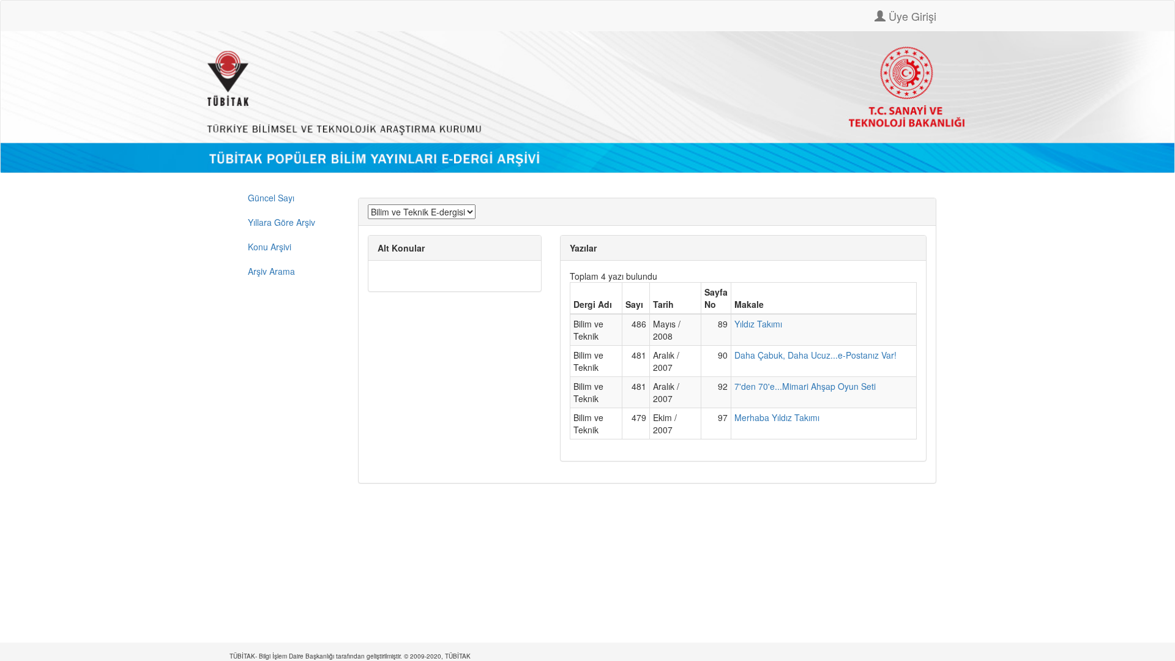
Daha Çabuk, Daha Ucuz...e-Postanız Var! (815, 355)
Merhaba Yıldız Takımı (776, 417)
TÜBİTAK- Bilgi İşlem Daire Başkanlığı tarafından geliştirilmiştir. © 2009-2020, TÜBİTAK (350, 656)
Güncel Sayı (271, 198)
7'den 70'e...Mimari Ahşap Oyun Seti (805, 386)
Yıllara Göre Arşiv (281, 222)
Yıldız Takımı (758, 324)
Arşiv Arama (271, 271)
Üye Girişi (911, 16)
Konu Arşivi (269, 247)
